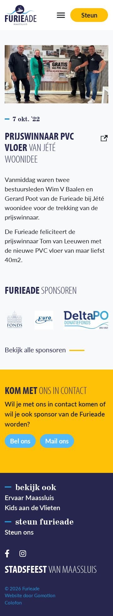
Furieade (20, 15)
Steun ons (19, 531)
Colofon (13, 602)
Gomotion (44, 595)
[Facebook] (9, 552)
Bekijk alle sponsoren (35, 349)
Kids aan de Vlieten (32, 507)
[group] (20, 320)
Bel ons (20, 441)
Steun (89, 15)
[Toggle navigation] (60, 15)
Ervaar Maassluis (29, 497)
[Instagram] (25, 552)
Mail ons (57, 441)
